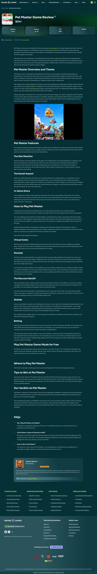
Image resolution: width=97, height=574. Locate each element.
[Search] (95, 2)
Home (3, 8)
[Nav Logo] (8, 2)
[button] (91, 2)
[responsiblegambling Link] (42, 557)
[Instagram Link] (12, 531)
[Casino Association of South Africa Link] (60, 557)
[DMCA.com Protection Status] (48, 561)
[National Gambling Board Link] (54, 557)
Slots (7, 8)
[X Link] (9, 531)
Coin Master (53, 48)
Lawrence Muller (25, 39)
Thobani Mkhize (8, 39)
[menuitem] (24, 2)
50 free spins (34, 88)
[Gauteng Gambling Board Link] (48, 557)
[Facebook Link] (5, 531)
